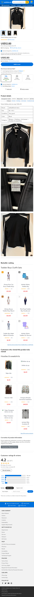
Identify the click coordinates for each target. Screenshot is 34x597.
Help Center (26, 503)
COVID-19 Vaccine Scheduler (8, 544)
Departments (6, 5)
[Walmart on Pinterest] (11, 583)
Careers (3, 515)
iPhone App (4, 575)
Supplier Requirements (7, 524)
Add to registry (25, 89)
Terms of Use (5, 561)
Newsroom (4, 518)
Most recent (9, 488)
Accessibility (5, 551)
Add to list (9, 89)
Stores (3, 532)
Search (30, 491)
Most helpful (5, 491)
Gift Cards (4, 539)
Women (13, 101)
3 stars (2, 479)
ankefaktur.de (15, 51)
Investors (4, 520)
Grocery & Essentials (27, 5)
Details (13, 86)
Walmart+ (4, 536)
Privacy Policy (5, 563)
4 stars (2, 477)
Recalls (3, 548)
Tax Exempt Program (6, 555)
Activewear (23, 101)
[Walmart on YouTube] (8, 583)
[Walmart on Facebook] (2, 583)
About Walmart (5, 513)
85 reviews (11, 39)
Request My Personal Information (9, 567)
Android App (5, 577)
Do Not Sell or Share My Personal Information (12, 570)
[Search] (27, 2)
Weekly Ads (23, 505)
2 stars (2, 481)
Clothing (18, 101)
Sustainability (5, 522)
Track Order (13, 505)
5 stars (2, 475)
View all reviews (6, 470)
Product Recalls (5, 553)
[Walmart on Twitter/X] (5, 583)
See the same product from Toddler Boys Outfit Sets (20, 344)
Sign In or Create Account (13, 503)
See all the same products (27, 433)
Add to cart (17, 64)
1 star (3, 483)
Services (13, 5)
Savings (19, 5)
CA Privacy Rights (6, 565)
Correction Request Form (9, 447)
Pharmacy (4, 546)
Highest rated (19, 488)
